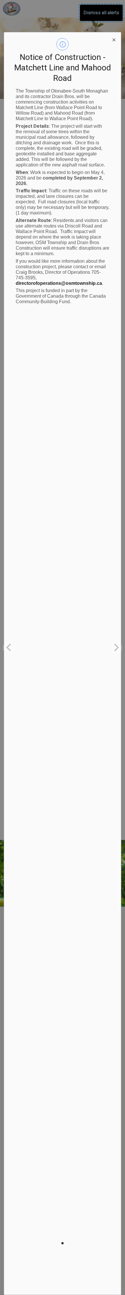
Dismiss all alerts (101, 12)
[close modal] (114, 39)
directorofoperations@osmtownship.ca (59, 283)
